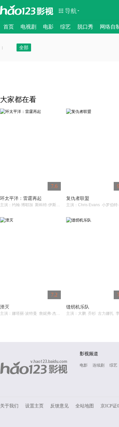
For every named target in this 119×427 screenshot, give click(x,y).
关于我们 (9, 405)
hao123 (18, 10)
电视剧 (28, 27)
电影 (48, 27)
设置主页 (34, 405)
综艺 (65, 27)
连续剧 (98, 365)
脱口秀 (85, 27)
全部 (23, 47)
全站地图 (84, 405)
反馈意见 (59, 405)
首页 (8, 27)
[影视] (45, 10)
